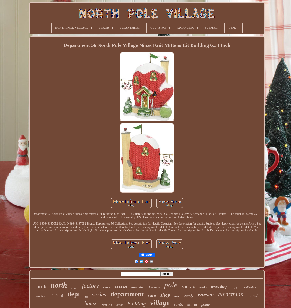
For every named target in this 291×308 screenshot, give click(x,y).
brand (119, 305)
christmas (230, 294)
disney (74, 288)
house (90, 303)
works (203, 287)
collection (250, 287)
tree (86, 297)
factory (90, 285)
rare (152, 295)
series (99, 294)
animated (138, 287)
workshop (219, 287)
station (192, 305)
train (177, 296)
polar (205, 304)
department (127, 294)
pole (170, 285)
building (137, 304)
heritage (154, 287)
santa (178, 304)
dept (73, 294)
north (59, 285)
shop (165, 295)
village (160, 303)
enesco (206, 294)
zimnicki (107, 305)
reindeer (236, 288)
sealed (120, 287)
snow (106, 287)
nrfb (42, 286)
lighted (57, 295)
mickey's (42, 296)
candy (188, 296)
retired (252, 295)
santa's (188, 286)
